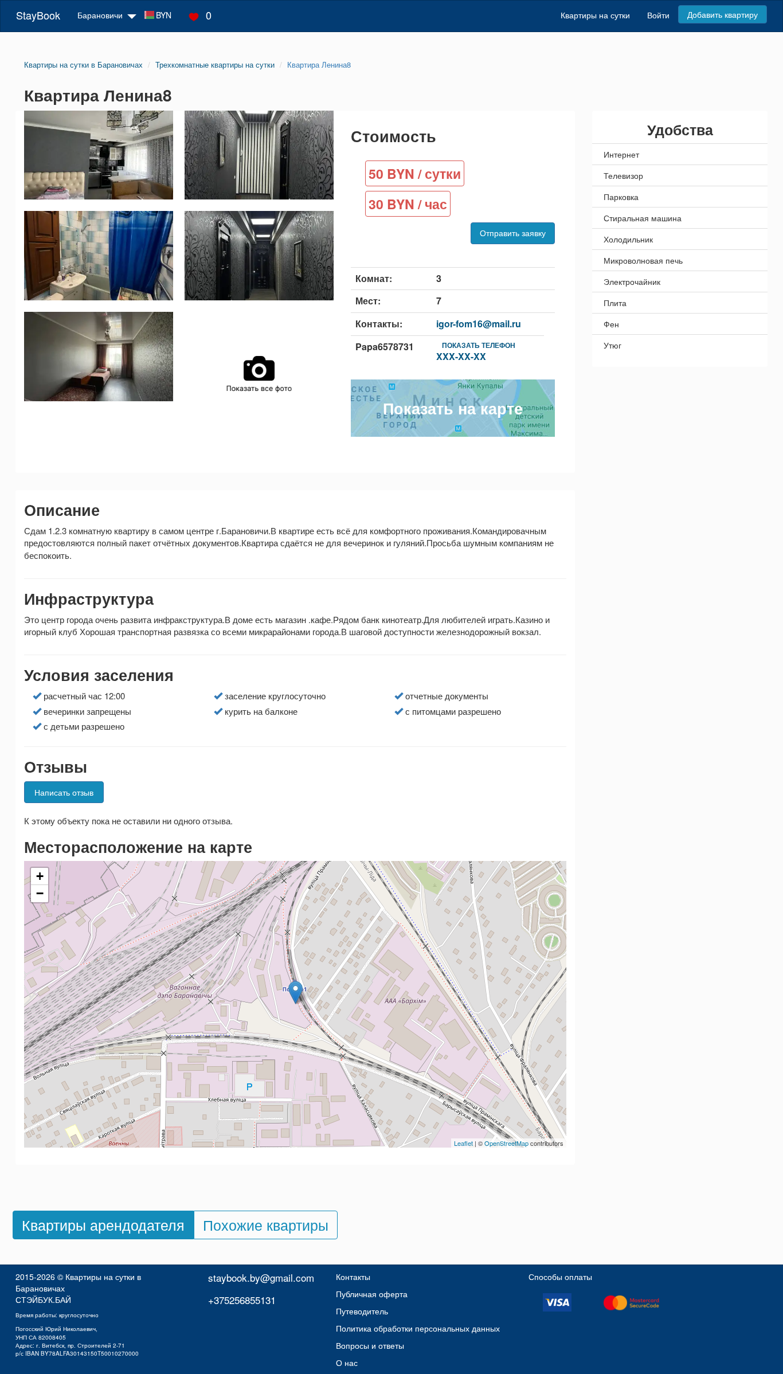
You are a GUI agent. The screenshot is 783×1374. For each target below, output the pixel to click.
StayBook (38, 14)
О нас (347, 1362)
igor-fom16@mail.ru (478, 323)
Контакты (353, 1276)
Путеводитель (362, 1311)
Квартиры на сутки (595, 15)
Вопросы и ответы (370, 1345)
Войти (658, 15)
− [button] (40, 893)
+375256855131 (242, 1300)
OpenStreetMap (506, 1143)
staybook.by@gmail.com (261, 1277)
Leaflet (463, 1143)
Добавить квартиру (722, 14)
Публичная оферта (372, 1293)
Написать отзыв (63, 792)
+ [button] (40, 876)
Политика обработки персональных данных (418, 1328)
